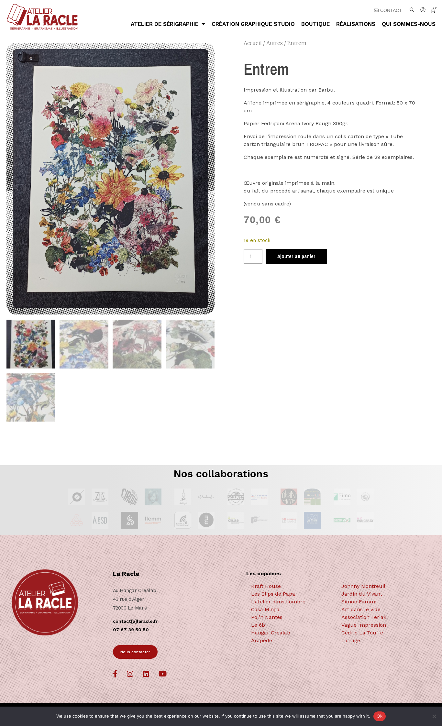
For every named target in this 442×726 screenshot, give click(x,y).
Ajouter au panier (296, 256)
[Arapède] (291, 640)
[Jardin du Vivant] (382, 594)
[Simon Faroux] (382, 602)
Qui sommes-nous (409, 24)
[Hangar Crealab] (291, 633)
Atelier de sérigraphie (164, 24)
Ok (379, 716)
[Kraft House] (291, 586)
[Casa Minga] (291, 609)
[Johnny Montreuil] (382, 586)
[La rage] (382, 640)
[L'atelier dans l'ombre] (291, 602)
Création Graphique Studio (253, 24)
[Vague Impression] (382, 625)
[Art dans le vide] (382, 609)
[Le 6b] (291, 625)
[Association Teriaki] (382, 617)
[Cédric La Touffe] (382, 633)
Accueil (253, 43)
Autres (274, 43)
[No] (434, 716)
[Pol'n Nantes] (291, 617)
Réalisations (355, 24)
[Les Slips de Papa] (291, 594)
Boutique (315, 24)
